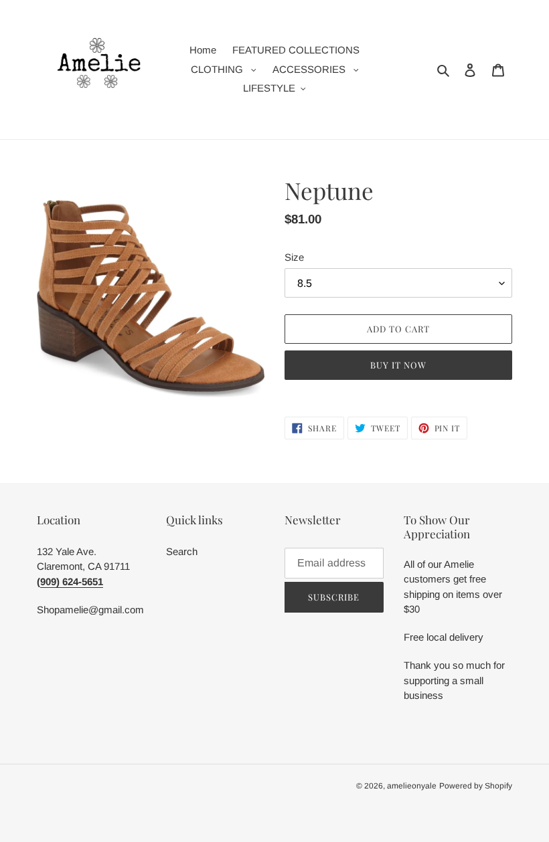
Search (182, 551)
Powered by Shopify (475, 786)
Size (294, 257)
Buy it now (398, 365)
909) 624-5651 (71, 581)
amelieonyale (412, 786)
